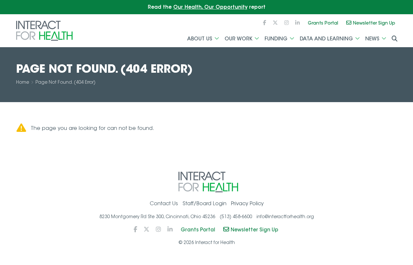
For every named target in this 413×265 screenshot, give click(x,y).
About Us (199, 38)
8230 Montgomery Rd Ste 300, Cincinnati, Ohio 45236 (157, 216)
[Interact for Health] (44, 31)
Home (22, 82)
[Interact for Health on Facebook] (264, 23)
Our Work (238, 38)
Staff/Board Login (205, 203)
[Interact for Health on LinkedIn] (297, 23)
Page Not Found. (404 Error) (65, 82)
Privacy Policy (247, 203)
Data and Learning (326, 38)
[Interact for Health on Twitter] (275, 23)
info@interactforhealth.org (285, 216)
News (372, 38)
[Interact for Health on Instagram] (286, 23)
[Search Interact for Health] (394, 39)
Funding (276, 38)
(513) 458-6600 (236, 216)
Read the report (207, 7)
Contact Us (164, 203)
